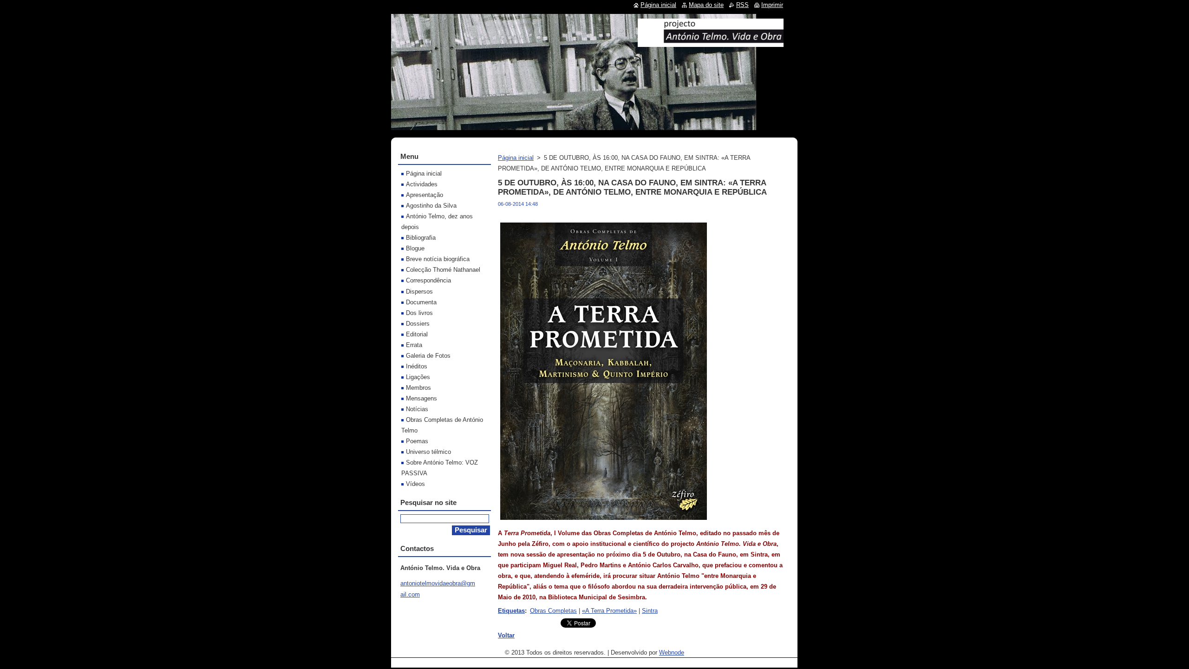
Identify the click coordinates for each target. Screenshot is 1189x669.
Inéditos (416, 366)
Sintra (650, 610)
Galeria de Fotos (428, 355)
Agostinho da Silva (431, 205)
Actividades (422, 184)
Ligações (418, 377)
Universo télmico (428, 451)
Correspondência (428, 280)
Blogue (415, 248)
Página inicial (516, 157)
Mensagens (421, 398)
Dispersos (419, 291)
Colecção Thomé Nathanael (443, 269)
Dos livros (419, 312)
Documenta (421, 302)
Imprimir (772, 4)
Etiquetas (511, 610)
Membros (418, 387)
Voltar (506, 635)
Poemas (417, 441)
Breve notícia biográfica (438, 259)
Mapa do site (706, 4)
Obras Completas (553, 610)
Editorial (417, 334)
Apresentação (424, 194)
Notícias (417, 409)
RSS (742, 4)
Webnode (671, 652)
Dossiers (418, 323)
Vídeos (415, 483)
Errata (414, 344)
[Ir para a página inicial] (711, 43)
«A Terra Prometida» (609, 610)
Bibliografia (421, 237)
